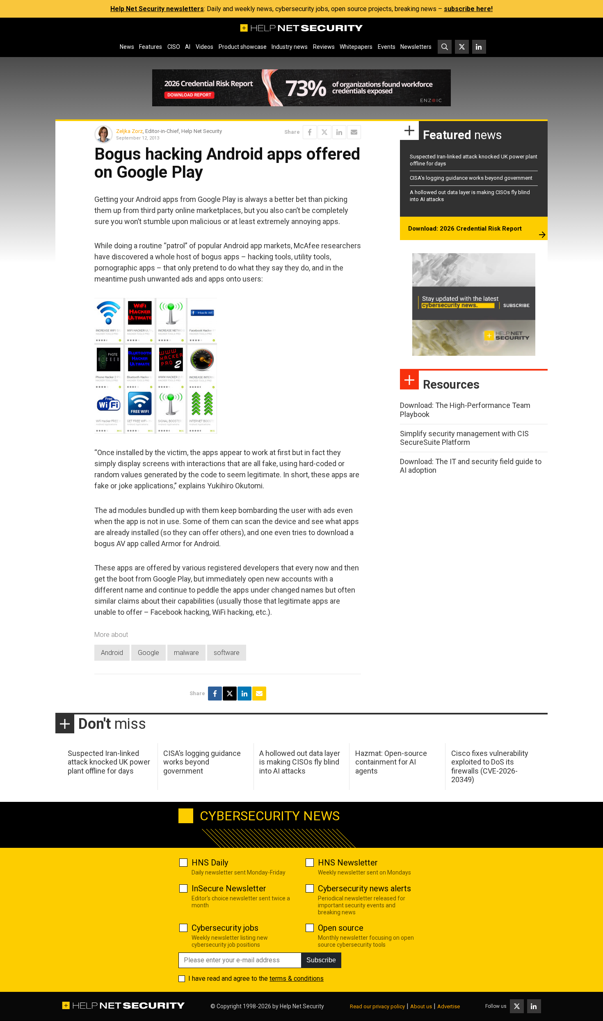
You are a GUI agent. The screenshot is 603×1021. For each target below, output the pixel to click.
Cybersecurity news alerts (364, 888)
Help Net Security (302, 1006)
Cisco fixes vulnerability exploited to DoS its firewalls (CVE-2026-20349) (489, 766)
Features (150, 46)
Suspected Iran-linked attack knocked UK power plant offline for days (109, 762)
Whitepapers (356, 46)
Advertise (448, 1006)
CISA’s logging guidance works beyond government (471, 178)
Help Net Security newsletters (157, 9)
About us (421, 1006)
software (227, 653)
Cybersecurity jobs (225, 928)
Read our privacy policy (377, 1006)
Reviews (324, 46)
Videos (204, 46)
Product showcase (243, 46)
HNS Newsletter (348, 863)
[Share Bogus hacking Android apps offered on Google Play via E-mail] (354, 132)
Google (148, 653)
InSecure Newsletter (229, 888)
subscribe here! (468, 9)
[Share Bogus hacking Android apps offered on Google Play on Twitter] (324, 132)
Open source (340, 928)
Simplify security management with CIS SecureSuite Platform (464, 438)
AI (187, 46)
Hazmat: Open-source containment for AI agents (391, 762)
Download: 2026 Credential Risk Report (465, 228)
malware (186, 653)
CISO (173, 46)
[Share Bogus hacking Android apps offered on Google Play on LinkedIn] (339, 132)
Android (112, 653)
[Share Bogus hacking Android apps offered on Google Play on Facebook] (310, 132)
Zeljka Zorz (129, 131)
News (127, 46)
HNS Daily (210, 863)
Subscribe (321, 960)
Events (386, 46)
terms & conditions (297, 978)
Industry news (290, 46)
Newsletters (416, 46)
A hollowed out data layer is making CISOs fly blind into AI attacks (299, 762)
